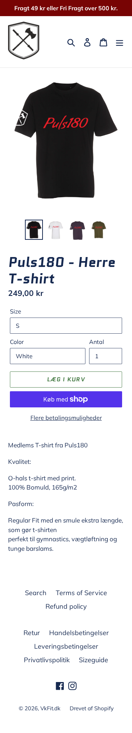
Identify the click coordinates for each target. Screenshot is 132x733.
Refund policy (66, 606)
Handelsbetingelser (79, 632)
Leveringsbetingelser (66, 646)
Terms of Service (81, 593)
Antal (96, 341)
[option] (34, 230)
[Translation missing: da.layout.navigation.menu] (119, 41)
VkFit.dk (50, 708)
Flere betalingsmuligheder (66, 417)
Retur (31, 632)
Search (36, 593)
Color (17, 341)
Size (15, 311)
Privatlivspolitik (47, 660)
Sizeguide (93, 660)
